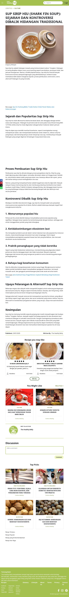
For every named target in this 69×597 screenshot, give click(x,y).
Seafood (3, 586)
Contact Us (65, 583)
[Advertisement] (34, 93)
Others (18, 594)
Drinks (17, 588)
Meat (2, 590)
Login (66, 3)
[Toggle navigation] (2, 3)
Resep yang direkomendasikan (15, 538)
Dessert (10, 588)
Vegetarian (11, 586)
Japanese (10, 592)
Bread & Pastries (18, 590)
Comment (59, 457)
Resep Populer (10, 535)
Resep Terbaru (10, 532)
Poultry (3, 588)
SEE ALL (34, 379)
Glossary (26, 582)
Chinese (10, 590)
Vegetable (4, 592)
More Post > (59, 386)
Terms (49, 582)
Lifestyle (8, 8)
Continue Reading (19, 418)
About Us (42, 583)
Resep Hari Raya (10, 540)
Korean (18, 586)
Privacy (56, 582)
